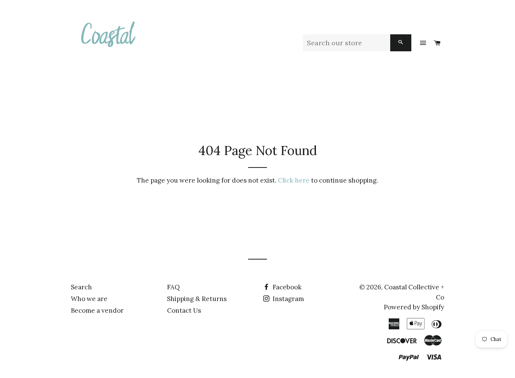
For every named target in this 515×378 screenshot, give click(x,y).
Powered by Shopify (414, 307)
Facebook (286, 287)
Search (81, 287)
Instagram (287, 299)
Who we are (89, 299)
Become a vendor (97, 310)
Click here (294, 180)
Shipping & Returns (197, 299)
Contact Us (184, 310)
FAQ (173, 287)
